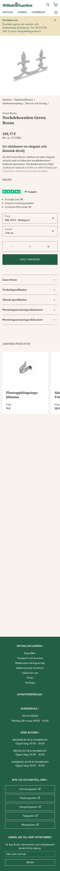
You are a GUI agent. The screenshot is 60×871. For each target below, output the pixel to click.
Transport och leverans (30, 658)
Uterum (22, 12)
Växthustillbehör (23, 100)
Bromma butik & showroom (30, 740)
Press (30, 678)
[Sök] (48, 4)
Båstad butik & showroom (30, 751)
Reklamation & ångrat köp (30, 663)
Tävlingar (30, 683)
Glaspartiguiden (28, 807)
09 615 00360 (30, 716)
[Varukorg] (55, 4)
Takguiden (28, 816)
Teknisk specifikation (14, 299)
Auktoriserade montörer (30, 668)
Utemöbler (38, 12)
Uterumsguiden (28, 789)
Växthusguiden (28, 798)
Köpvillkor (30, 653)
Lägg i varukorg (30, 259)
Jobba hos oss (30, 673)
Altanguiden (28, 825)
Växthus (7, 12)
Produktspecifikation (14, 289)
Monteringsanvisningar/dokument (22, 309)
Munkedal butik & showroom (30, 762)
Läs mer (7, 179)
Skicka (30, 862)
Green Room (9, 279)
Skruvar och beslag (36, 103)
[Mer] (56, 12)
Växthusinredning (12, 103)
